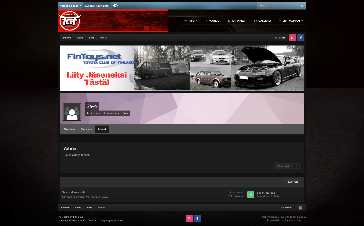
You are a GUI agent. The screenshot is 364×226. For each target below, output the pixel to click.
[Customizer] (115, 5)
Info (191, 20)
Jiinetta (80, 196)
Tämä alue (287, 5)
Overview (69, 129)
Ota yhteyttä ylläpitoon (112, 220)
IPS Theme (63, 216)
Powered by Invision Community (284, 220)
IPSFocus (78, 216)
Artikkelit (239, 20)
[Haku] (302, 5)
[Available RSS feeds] (300, 207)
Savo (92, 106)
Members (86, 129)
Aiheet (102, 129)
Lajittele (293, 182)
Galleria (264, 20)
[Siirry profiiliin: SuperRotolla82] (250, 194)
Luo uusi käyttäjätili (97, 5)
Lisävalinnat (291, 20)
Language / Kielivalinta (70, 220)
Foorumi (214, 20)
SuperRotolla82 (266, 192)
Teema (91, 220)
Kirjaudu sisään (70, 5)
